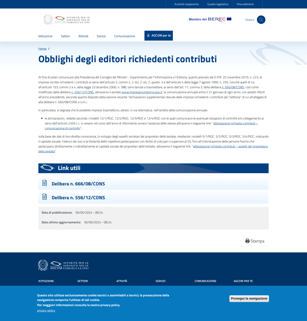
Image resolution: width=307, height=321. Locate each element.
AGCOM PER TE (243, 281)
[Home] (67, 19)
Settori (82, 281)
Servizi (160, 281)
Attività (122, 281)
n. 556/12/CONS (82, 92)
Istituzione (46, 281)
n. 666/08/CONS (233, 87)
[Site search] (261, 19)
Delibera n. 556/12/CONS (78, 197)
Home (42, 48)
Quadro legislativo (217, 4)
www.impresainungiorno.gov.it (142, 92)
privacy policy (46, 310)
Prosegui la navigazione (249, 298)
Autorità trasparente (186, 4)
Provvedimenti (245, 4)
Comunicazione (205, 281)
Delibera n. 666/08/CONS (78, 183)
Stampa (257, 241)
